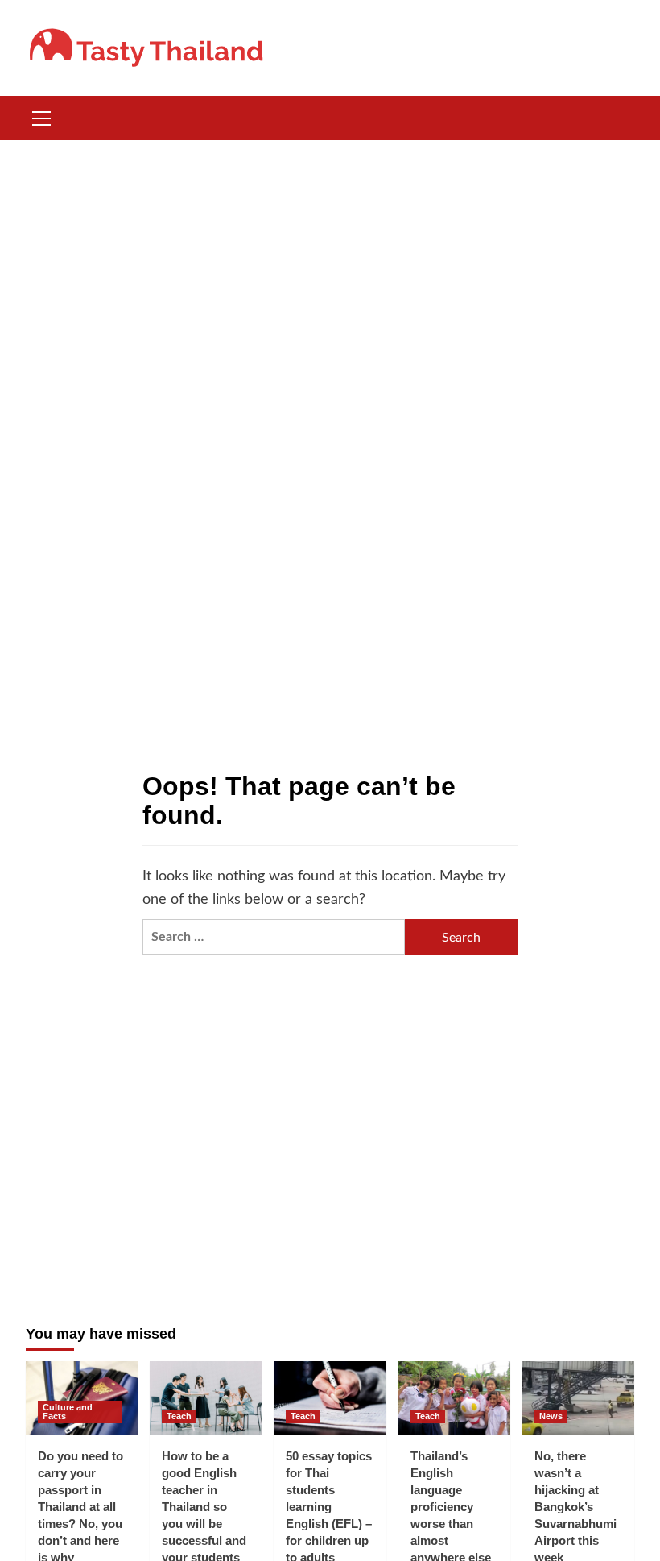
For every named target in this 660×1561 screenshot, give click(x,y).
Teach (179, 1416)
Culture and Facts (68, 1411)
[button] (42, 116)
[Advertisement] (330, 261)
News (551, 1416)
